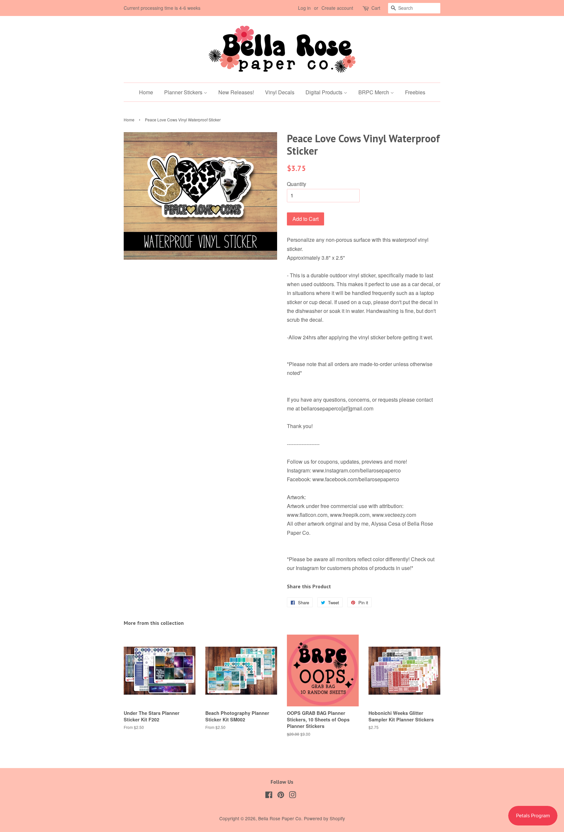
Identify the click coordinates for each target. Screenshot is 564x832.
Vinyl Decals (279, 92)
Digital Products (325, 92)
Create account (337, 8)
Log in (304, 8)
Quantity (296, 184)
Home (146, 92)
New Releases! (236, 92)
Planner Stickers (184, 92)
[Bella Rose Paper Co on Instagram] (292, 796)
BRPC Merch (374, 92)
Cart (375, 8)
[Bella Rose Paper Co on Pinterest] (280, 796)
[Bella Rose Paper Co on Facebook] (269, 796)
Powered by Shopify (324, 818)
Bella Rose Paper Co (279, 818)
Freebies (415, 92)
